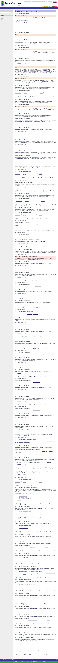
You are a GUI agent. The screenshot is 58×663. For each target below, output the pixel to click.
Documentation (3, 22)
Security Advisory (33, 52)
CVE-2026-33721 (45, 81)
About (2, 17)
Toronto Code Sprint (40, 639)
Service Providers (41, 1)
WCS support (19, 21)
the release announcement (34, 550)
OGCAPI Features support (21, 20)
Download (55, 1)
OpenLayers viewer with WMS (22, 22)
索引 (56, 7)
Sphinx (42, 661)
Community (3, 19)
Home (25, 1)
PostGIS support (19, 40)
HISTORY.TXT (17, 518)
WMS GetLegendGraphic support (22, 23)
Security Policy (28, 27)
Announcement (47, 603)
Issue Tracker (34, 1)
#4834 (18, 491)
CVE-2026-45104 (45, 52)
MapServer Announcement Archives (9, 7)
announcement (28, 655)
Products (29, 1)
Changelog (31, 623)
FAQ (46, 1)
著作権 (15, 661)
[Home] (11, 5)
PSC (2, 24)
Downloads (3, 21)
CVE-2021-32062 (18, 252)
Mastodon (50, 1)
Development (3, 20)
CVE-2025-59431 (51, 109)
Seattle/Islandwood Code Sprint (42, 568)
